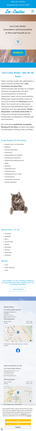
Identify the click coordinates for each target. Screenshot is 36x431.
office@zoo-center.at (11, 317)
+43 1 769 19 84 (9, 315)
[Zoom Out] (6, 330)
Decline (18, 423)
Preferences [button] (28, 415)
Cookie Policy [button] (24, 414)
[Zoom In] (6, 327)
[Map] (18, 334)
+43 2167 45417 (24, 5)
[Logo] (15, 11)
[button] (33, 11)
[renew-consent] (2, 429)
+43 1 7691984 (20, 2)
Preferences (18, 427)
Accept (18, 420)
